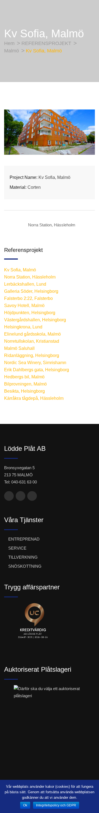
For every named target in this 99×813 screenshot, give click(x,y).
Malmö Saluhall (19, 348)
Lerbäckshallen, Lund (25, 284)
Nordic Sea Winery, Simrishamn (35, 362)
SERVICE (17, 548)
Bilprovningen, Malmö (25, 384)
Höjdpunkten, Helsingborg (29, 312)
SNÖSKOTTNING (25, 566)
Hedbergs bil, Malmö (24, 377)
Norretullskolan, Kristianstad (31, 341)
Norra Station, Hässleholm (51, 225)
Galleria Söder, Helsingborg (31, 291)
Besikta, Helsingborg (24, 391)
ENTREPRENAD (24, 539)
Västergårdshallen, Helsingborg (35, 319)
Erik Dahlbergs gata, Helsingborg (36, 369)
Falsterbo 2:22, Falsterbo (28, 298)
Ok (25, 805)
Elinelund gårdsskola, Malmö (32, 334)
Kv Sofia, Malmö (20, 270)
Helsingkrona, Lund (23, 327)
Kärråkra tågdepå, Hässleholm (34, 398)
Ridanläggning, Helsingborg (31, 355)
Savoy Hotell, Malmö (24, 305)
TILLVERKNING (23, 557)
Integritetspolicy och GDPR (56, 805)
